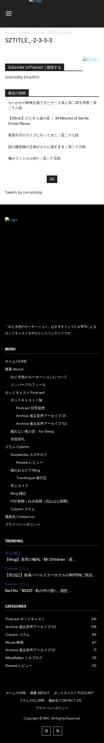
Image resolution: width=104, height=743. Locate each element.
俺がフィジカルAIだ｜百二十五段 (34, 158)
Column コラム (17, 569)
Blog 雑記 (12, 553)
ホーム (9, 33)
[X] (57, 731)
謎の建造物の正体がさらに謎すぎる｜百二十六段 (47, 147)
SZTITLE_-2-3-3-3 (30, 33)
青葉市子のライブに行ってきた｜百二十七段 (43, 135)
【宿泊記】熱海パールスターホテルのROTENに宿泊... (50, 575)
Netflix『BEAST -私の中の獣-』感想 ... (38, 591)
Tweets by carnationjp (23, 192)
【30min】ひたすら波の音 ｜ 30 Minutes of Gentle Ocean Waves (48, 121)
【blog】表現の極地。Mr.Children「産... (40, 560)
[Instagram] (46, 731)
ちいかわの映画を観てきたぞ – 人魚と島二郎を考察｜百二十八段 (52, 105)
